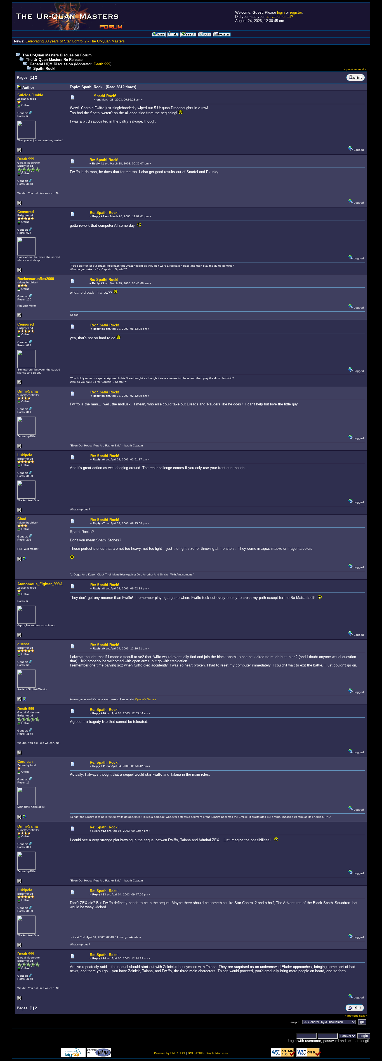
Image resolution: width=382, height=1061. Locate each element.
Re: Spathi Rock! (103, 160)
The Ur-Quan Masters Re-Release (54, 60)
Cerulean (25, 761)
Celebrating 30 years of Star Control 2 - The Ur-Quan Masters (75, 41)
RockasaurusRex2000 (35, 279)
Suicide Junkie (30, 95)
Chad (21, 519)
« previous (350, 69)
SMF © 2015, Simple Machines (208, 1053)
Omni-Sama (27, 391)
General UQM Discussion (51, 64)
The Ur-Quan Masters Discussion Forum (57, 55)
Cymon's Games (145, 699)
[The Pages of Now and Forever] (24, 559)
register (296, 12)
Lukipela (24, 455)
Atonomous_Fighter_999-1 (40, 584)
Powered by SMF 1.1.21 (169, 1053)
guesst (23, 644)
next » (362, 69)
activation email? (279, 17)
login (281, 12)
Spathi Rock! (44, 68)
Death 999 (102, 64)
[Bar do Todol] (24, 817)
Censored (25, 212)
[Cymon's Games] (24, 700)
